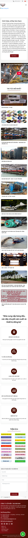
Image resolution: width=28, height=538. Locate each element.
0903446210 (17, 1)
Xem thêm (13, 55)
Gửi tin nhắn (14, 494)
